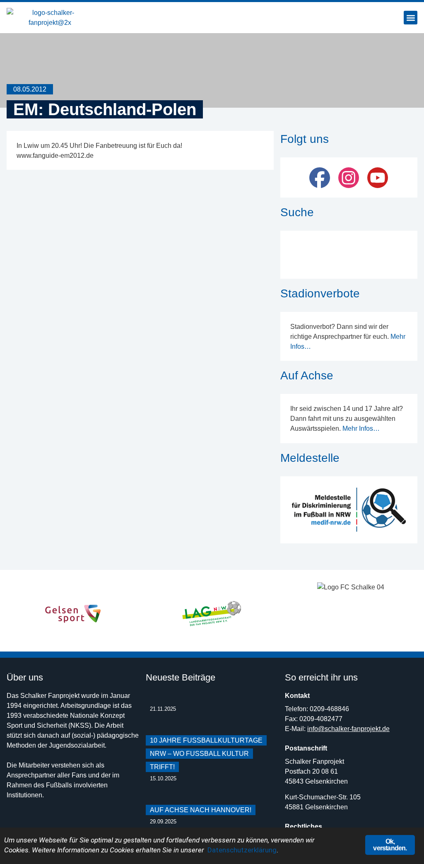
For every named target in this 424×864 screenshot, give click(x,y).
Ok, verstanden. (390, 845)
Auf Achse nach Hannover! (200, 809)
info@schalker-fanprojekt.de (348, 728)
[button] (410, 17)
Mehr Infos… (361, 428)
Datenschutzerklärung (242, 850)
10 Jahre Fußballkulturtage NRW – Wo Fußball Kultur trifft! (206, 753)
